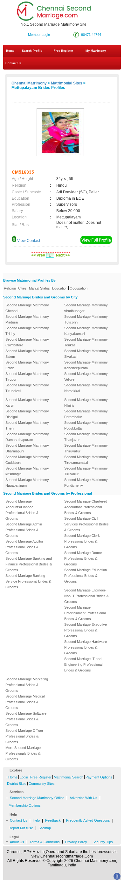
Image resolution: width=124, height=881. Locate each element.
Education (59, 288)
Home (10, 50)
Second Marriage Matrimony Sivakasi (86, 353)
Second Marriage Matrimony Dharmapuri (27, 448)
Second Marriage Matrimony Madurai (27, 319)
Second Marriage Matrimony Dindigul (27, 414)
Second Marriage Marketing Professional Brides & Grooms (26, 684)
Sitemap (44, 828)
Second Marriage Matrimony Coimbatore (27, 342)
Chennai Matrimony (29, 83)
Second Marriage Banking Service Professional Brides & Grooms (28, 581)
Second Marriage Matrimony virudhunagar (86, 308)
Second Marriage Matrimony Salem (27, 353)
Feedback (53, 820)
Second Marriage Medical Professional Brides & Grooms (25, 702)
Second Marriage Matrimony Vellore (86, 376)
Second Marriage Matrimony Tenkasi (86, 342)
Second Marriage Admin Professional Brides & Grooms (23, 529)
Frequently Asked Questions (88, 820)
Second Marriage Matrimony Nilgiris (86, 402)
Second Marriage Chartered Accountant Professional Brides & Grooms (85, 507)
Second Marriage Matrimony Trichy (27, 331)
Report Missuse (21, 828)
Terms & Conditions (45, 842)
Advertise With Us (83, 798)
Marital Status (39, 288)
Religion (10, 288)
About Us (17, 842)
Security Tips (103, 842)
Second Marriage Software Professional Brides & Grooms (25, 719)
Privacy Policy (76, 842)
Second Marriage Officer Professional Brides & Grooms (24, 736)
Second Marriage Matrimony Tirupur (27, 376)
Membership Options (25, 805)
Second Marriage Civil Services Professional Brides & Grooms (86, 524)
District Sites (16, 783)
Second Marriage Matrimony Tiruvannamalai (86, 459)
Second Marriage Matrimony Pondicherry (86, 482)
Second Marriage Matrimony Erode (27, 365)
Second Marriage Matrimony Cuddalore (27, 459)
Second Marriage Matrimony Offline (37, 798)
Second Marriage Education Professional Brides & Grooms (85, 575)
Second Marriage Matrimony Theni (27, 425)
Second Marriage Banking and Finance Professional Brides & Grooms (28, 564)
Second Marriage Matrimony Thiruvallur (86, 448)
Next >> (63, 255)
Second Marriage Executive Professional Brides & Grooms (85, 630)
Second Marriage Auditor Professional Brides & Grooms (24, 547)
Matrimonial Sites (66, 83)
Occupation (78, 288)
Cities (22, 288)
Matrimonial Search (68, 777)
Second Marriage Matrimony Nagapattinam (27, 482)
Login (24, 777)
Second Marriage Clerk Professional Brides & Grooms (82, 541)
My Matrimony (96, 50)
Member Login (39, 35)
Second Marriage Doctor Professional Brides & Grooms (83, 558)
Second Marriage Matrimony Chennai (27, 308)
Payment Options (99, 777)
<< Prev (38, 255)
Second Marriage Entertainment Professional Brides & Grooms (85, 613)
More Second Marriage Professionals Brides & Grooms (23, 753)
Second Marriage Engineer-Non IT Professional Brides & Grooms (86, 596)
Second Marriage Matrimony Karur (27, 402)
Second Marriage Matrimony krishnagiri (27, 471)
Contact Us (12, 63)
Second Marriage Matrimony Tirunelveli (27, 388)
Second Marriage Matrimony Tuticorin (86, 319)
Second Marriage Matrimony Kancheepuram (86, 365)
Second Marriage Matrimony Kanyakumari (86, 331)
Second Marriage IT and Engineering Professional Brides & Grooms (83, 664)
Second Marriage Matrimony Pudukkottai (86, 425)
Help (36, 820)
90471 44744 (91, 35)
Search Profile (32, 50)
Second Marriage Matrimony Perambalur (86, 414)
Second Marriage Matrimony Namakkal (86, 388)
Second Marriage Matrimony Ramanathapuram (27, 437)
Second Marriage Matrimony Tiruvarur (86, 471)
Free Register (63, 50)
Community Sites (42, 783)
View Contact (28, 240)
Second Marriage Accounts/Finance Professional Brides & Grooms (21, 509)
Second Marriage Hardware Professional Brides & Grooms (85, 647)
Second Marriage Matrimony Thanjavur (86, 437)
